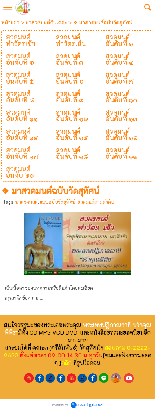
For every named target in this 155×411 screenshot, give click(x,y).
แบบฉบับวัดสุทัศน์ (57, 202)
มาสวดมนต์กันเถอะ (46, 22)
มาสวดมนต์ (26, 202)
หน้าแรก (10, 22)
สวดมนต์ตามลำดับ (96, 202)
